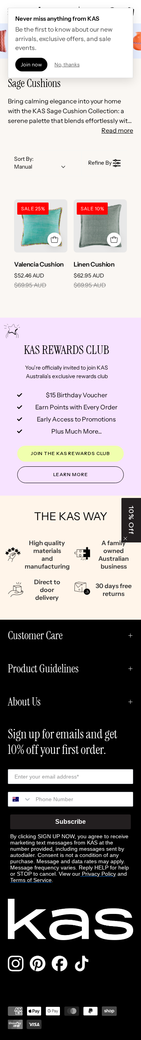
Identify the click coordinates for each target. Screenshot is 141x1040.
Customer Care (35, 635)
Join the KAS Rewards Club (70, 453)
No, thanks (67, 64)
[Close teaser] (125, 538)
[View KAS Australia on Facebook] (59, 963)
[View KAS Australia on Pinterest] (37, 963)
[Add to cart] (54, 240)
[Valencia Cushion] (40, 225)
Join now (31, 64)
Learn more (70, 474)
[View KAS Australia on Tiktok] (81, 963)
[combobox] (20, 799)
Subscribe (70, 821)
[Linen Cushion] (100, 225)
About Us (24, 702)
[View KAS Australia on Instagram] (16, 963)
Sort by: (24, 162)
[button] (131, 520)
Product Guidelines (43, 668)
